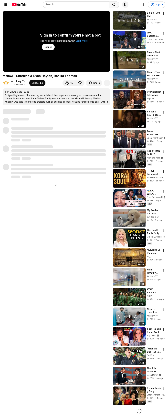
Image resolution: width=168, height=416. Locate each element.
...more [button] (104, 101)
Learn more (82, 41)
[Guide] (6, 5)
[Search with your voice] (125, 4)
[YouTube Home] (19, 4)
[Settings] (143, 5)
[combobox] (77, 5)
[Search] (114, 4)
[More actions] (107, 83)
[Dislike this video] (79, 83)
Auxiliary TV (18, 81)
